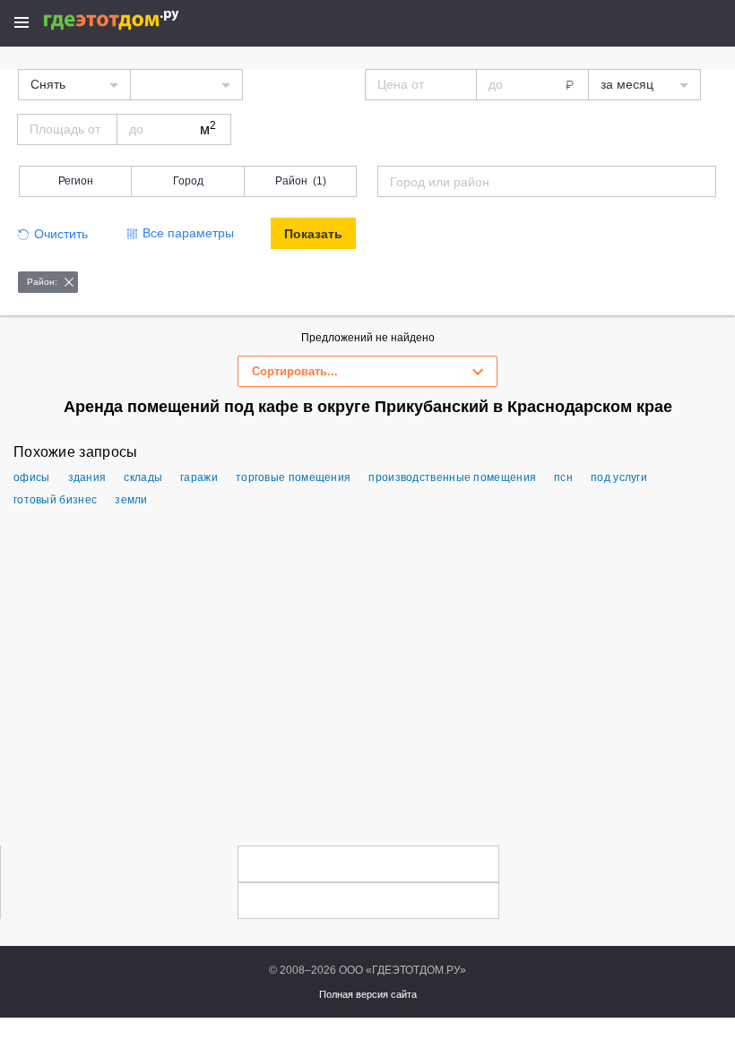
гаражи (199, 477)
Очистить (61, 234)
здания (87, 477)
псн (563, 477)
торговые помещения (293, 477)
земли (131, 500)
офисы (31, 477)
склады (143, 477)
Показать (313, 234)
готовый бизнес (55, 500)
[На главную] (130, 20)
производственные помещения (452, 477)
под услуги (619, 477)
